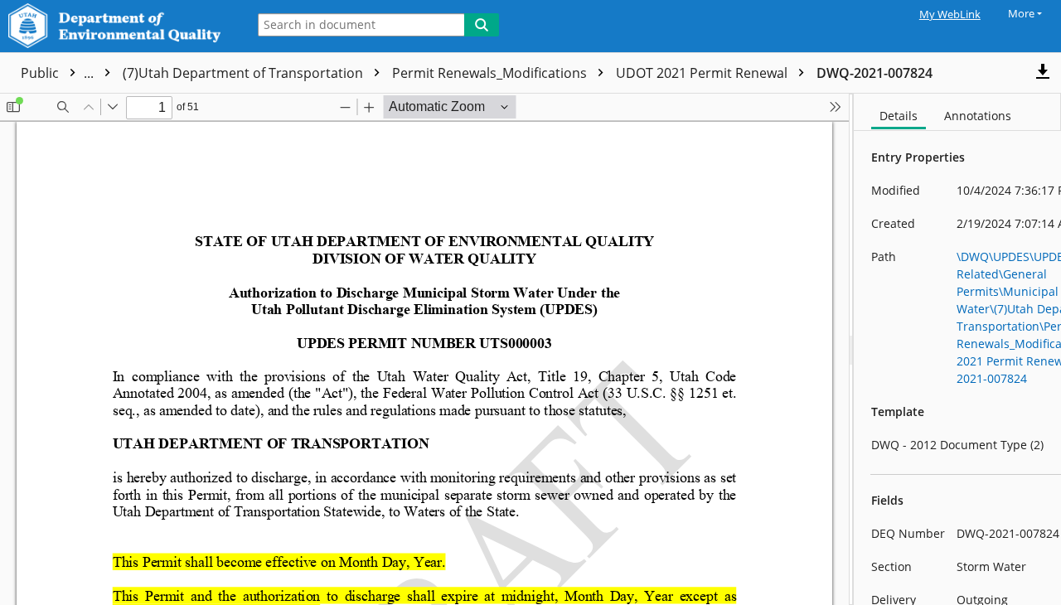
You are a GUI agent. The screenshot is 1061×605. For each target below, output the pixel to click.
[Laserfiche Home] (119, 26)
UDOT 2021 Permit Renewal (703, 73)
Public (59, 73)
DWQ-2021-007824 (874, 73)
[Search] (481, 24)
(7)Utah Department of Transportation (244, 73)
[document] (957, 349)
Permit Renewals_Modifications (491, 73)
